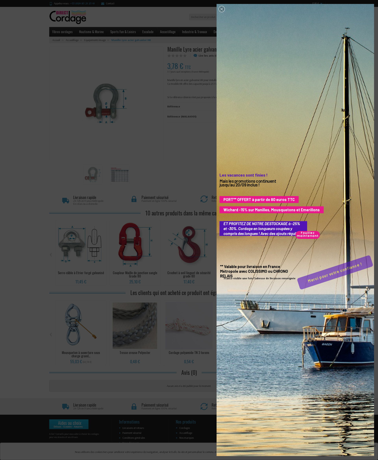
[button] (222, 9)
